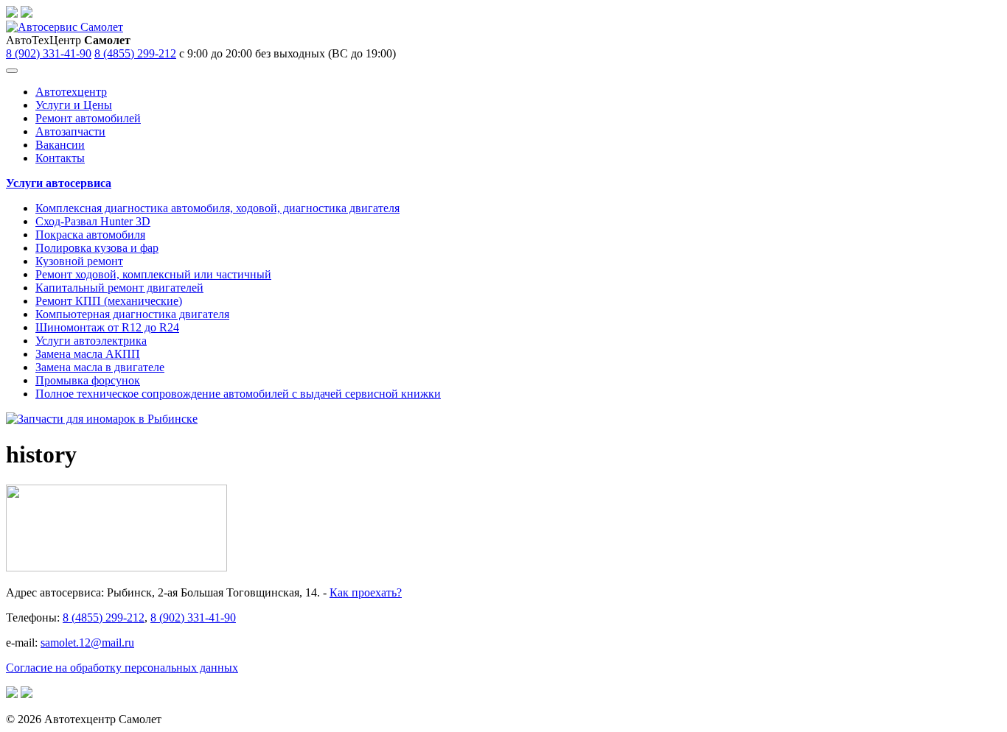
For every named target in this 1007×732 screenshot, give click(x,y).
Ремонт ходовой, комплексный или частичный (153, 274)
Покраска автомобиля (90, 234)
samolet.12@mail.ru (87, 642)
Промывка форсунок (87, 380)
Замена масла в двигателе (99, 367)
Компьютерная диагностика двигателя (132, 314)
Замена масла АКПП (87, 354)
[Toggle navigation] (12, 70)
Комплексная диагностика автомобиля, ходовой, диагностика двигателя (217, 208)
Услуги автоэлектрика (91, 340)
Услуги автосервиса (58, 183)
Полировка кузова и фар (96, 248)
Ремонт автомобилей (88, 118)
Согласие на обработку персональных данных (122, 667)
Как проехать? (366, 592)
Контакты (60, 158)
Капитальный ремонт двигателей (119, 287)
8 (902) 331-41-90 (48, 53)
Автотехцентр (71, 91)
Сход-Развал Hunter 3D (92, 221)
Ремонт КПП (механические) (108, 301)
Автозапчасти (70, 131)
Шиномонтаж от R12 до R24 (107, 327)
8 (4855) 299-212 (135, 53)
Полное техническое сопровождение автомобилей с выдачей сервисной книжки (238, 393)
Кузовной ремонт (79, 261)
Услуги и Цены (73, 105)
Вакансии (60, 144)
